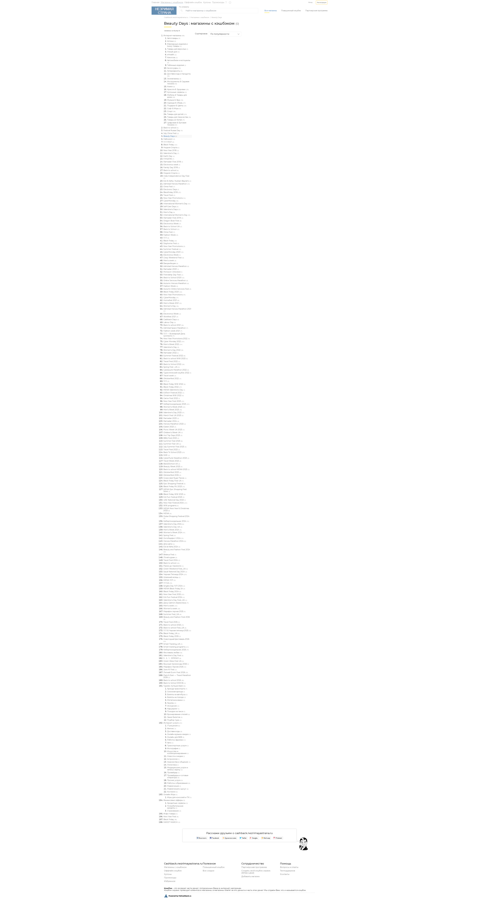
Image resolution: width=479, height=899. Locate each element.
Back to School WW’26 (174, 683)
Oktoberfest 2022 (172, 378)
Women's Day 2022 (173, 350)
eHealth (172, 54)
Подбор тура (174, 720)
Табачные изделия (176, 65)
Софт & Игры (174, 108)
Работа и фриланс (176, 740)
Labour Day (169, 322)
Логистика (173, 765)
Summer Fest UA (172, 444)
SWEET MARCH (171, 822)
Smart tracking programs (176, 647)
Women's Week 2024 (174, 532)
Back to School (171, 229)
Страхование (174, 811)
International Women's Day (176, 204)
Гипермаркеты (174, 71)
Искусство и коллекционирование (178, 752)
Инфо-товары (170, 814)
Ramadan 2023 (171, 418)
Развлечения (174, 786)
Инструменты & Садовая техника (178, 82)
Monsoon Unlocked (172, 272)
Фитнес (171, 728)
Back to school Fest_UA (174, 628)
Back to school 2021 (173, 325)
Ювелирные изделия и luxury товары (177, 45)
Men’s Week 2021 (172, 303)
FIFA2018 (168, 159)
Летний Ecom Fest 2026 (175, 672)
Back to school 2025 (173, 625)
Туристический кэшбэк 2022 (177, 373)
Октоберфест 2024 (173, 538)
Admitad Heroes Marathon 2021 (177, 310)
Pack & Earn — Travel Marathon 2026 (177, 676)
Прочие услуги (175, 780)
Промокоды (218, 2)
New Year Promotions (174, 198)
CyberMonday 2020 (173, 252)
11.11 (166, 238)
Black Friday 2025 (172, 636)
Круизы (171, 703)
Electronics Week (172, 223)
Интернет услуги (172, 723)
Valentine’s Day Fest (173, 655)
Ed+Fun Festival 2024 (174, 597)
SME (166, 455)
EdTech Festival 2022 (173, 393)
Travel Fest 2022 (171, 361)
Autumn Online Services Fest (177, 289)
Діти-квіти (169, 544)
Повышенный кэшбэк (214, 867)
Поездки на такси (176, 711)
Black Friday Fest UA (173, 481)
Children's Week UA (173, 432)
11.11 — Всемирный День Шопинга (174, 335)
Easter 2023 (169, 427)
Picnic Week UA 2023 (174, 429)
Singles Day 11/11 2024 (174, 586)
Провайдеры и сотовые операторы (177, 776)
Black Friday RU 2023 (174, 486)
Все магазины (270, 10)
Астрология (173, 759)
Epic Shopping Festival (174, 483)
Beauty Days (217, 17)
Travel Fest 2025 (171, 622)
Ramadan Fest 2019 (173, 218)
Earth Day (169, 156)
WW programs (171, 505)
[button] (321, 2)
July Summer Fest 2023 (174, 447)
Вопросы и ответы (289, 867)
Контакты (284, 874)
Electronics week (171, 164)
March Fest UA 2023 (173, 415)
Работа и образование (178, 783)
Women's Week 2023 (174, 407)
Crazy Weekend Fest (173, 258)
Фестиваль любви (172, 652)
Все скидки (208, 870)
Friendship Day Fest (173, 275)
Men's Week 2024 (172, 530)
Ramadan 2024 (171, 421)
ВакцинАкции (170, 263)
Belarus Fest (169, 554)
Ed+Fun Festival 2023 (173, 497)
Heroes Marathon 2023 (174, 424)
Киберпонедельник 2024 (176, 521)
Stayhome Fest (171, 243)
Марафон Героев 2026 (174, 667)
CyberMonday (170, 201)
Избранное (169, 881)
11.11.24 (167, 583)
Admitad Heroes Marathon (176, 184)
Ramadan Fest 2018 (173, 162)
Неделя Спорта (171, 147)
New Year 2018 (171, 150)
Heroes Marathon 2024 (174, 541)
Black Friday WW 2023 (174, 494)
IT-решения (173, 726)
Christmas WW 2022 (173, 395)
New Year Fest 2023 (173, 401)
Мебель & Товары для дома (177, 96)
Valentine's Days (171, 209)
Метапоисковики (176, 700)
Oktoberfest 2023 (172, 472)
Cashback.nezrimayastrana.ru (176, 17)
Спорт (171, 111)
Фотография (173, 748)
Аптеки (171, 41)
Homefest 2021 (171, 300)
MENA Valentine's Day (174, 390)
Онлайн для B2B (175, 737)
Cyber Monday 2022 (173, 341)
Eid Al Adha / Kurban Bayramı (177, 181)
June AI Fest (170, 669)
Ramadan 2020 (171, 269)
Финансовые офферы (174, 800)
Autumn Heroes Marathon (176, 283)
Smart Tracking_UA (172, 644)
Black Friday (170, 145)
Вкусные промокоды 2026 (176, 664)
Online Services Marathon (175, 280)
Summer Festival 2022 (174, 356)
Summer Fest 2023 (173, 441)
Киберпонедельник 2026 (176, 650)
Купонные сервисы (177, 92)
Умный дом (173, 52)
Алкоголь (172, 57)
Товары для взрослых (177, 49)
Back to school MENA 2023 (176, 469)
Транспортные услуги (178, 745)
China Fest (169, 186)
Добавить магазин (250, 876)
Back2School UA (171, 464)
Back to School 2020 (173, 277)
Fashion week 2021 (172, 331)
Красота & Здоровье (178, 89)
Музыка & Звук (175, 100)
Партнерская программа (316, 10)
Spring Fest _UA (171, 367)
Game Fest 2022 (171, 398)
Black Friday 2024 (172, 591)
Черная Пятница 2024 (175, 574)
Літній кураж (170, 557)
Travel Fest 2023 (171, 449)
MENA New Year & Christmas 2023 (176, 509)
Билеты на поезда (176, 697)
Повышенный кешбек (291, 10)
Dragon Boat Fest (172, 221)
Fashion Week (170, 235)
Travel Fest (169, 195)
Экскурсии (173, 706)
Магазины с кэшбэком (172, 2)
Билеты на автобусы (177, 694)
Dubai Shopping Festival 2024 (176, 517)
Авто (170, 743)
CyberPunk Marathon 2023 (176, 458)
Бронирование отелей (178, 714)
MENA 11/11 (169, 580)
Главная (155, 2)
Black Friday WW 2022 (174, 384)
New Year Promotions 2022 (176, 338)
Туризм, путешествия (174, 686)
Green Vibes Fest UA (173, 661)
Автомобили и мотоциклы (178, 61)
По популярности (219, 34)
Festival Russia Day (173, 130)
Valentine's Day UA (172, 527)
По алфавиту (184, 7)
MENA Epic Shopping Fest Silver (175, 490)
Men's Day (169, 212)
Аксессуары (174, 68)
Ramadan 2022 (171, 353)
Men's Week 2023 (172, 410)
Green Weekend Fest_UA (175, 569)
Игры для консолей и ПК (179, 797)
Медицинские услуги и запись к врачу (177, 768)
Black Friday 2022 (172, 387)
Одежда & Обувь (176, 103)
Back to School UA (172, 226)
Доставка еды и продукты (179, 75)
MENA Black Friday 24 (174, 588)
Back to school (171, 128)
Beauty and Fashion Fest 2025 (176, 618)
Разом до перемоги (173, 566)
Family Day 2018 (171, 167)
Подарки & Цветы (176, 106)
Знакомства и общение (178, 762)
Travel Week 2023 (172, 461)
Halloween (169, 139)
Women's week (171, 608)
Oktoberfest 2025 (172, 475)
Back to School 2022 (173, 364)
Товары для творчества (179, 117)
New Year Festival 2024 (175, 503)
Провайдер (173, 772)
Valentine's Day (171, 153)
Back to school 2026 (173, 680)
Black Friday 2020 (172, 292)
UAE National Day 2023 (174, 500)
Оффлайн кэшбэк (193, 2)
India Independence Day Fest (176, 177)
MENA (167, 513)
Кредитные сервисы (177, 803)
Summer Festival (172, 249)
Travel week (169, 375)
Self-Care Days (171, 206)
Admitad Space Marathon (175, 328)
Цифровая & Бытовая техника (176, 124)
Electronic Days (171, 189)
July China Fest (171, 133)
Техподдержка (287, 870)
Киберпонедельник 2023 (176, 404)
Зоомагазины (174, 79)
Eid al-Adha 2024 (171, 547)
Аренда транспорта (177, 689)
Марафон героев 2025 (174, 611)
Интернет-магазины (174, 35)
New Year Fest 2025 (173, 594)
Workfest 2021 (170, 317)
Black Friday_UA (171, 633)
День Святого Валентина (176, 603)
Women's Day (171, 306)
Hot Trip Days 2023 (172, 435)
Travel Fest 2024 (171, 560)
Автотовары (173, 38)
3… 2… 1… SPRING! (172, 658)
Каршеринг (173, 709)
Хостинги (172, 792)
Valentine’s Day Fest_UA (175, 600)
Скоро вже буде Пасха (174, 478)
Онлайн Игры (170, 794)
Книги (171, 86)
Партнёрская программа (254, 867)
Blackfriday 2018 (172, 192)
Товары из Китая (176, 120)
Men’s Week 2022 (172, 344)
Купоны (207, 2)
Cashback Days (171, 319)
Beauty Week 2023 (172, 466)
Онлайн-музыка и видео (179, 734)
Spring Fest (169, 535)
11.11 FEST (168, 142)
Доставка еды (174, 731)
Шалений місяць (171, 577)
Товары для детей (177, 114)
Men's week (169, 260)
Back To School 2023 (174, 452)
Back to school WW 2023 (175, 358)
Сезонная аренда (176, 691)
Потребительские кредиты (175, 807)
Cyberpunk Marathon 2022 (176, 370)
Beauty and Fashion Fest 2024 (176, 550)
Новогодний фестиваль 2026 (176, 640)
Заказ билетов (174, 717)
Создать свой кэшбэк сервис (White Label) (256, 871)
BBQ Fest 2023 (171, 438)
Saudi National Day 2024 (175, 572)
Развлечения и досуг (177, 789)
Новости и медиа (176, 756)
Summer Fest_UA (172, 614)
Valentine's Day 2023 (173, 412)
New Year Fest (171, 816)
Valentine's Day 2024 (173, 524)
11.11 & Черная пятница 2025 (177, 630)
